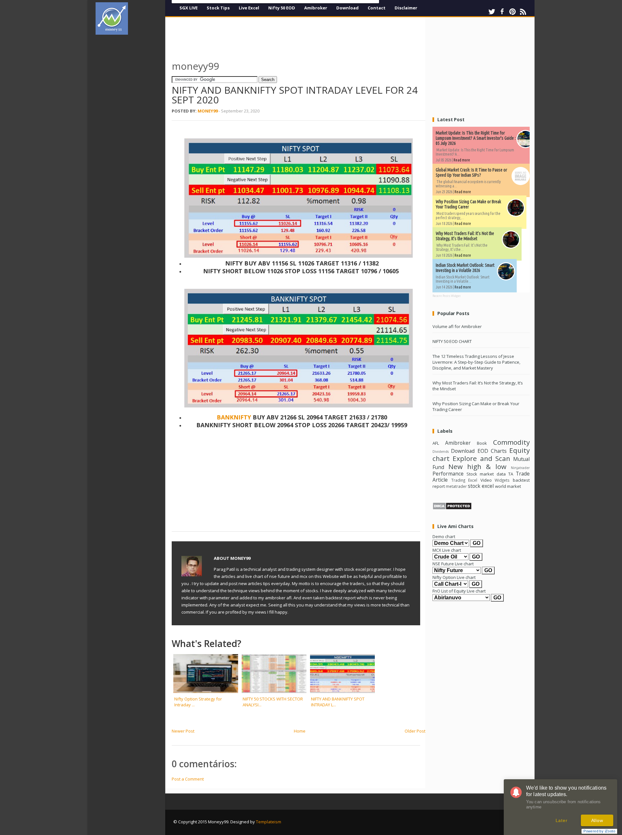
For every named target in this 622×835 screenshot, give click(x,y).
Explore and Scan (481, 458)
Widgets (502, 480)
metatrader (456, 486)
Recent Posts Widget (446, 296)
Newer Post (183, 731)
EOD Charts (492, 450)
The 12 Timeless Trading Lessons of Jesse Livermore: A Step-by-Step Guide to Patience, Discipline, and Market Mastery (476, 362)
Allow (597, 820)
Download (347, 8)
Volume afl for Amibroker (457, 326)
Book (482, 443)
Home (299, 731)
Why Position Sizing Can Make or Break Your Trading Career (468, 204)
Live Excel (249, 8)
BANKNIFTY (235, 417)
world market (508, 486)
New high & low (477, 466)
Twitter (492, 11)
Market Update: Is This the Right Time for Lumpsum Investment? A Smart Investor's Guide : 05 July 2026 (476, 138)
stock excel (481, 485)
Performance (448, 473)
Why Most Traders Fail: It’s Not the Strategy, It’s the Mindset (465, 236)
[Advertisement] (133, 137)
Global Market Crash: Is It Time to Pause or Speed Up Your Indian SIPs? (471, 172)
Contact (377, 8)
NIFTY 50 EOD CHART (452, 341)
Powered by (599, 831)
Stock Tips (218, 8)
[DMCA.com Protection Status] (452, 508)
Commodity (511, 442)
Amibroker (315, 8)
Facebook (502, 11)
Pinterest (512, 11)
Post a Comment (188, 779)
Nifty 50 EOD (281, 8)
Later (562, 820)
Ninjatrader (520, 467)
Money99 (208, 111)
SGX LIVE (188, 8)
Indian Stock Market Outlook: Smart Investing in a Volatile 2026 (465, 268)
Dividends (440, 451)
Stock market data (485, 474)
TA (510, 474)
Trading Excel (464, 480)
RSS (523, 11)
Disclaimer (406, 8)
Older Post (415, 731)
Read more (462, 160)
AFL (435, 443)
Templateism (268, 822)
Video (486, 480)
